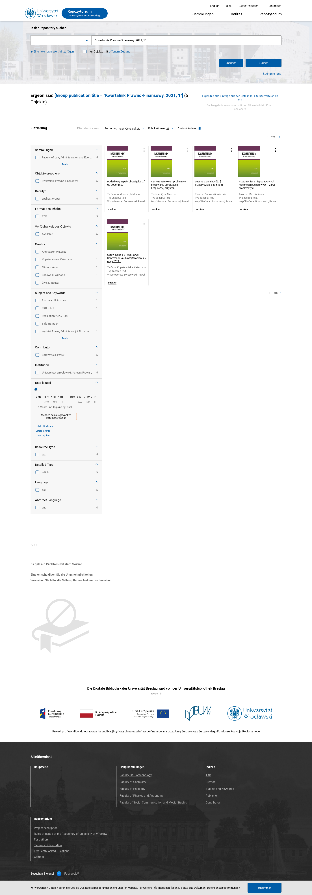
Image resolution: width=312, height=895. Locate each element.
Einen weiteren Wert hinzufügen (53, 51)
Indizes (236, 14)
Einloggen (275, 6)
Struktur (112, 209)
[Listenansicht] (199, 128)
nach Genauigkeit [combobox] (129, 128)
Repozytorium (270, 14)
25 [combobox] (167, 128)
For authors (41, 839)
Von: (39, 397)
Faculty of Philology (132, 789)
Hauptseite (41, 767)
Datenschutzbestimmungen (223, 887)
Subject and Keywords (220, 789)
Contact (39, 857)
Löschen (231, 63)
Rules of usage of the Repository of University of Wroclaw (70, 833)
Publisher (212, 795)
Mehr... (66, 164)
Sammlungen (203, 14)
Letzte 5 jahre (42, 435)
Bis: (72, 397)
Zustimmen (264, 887)
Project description (46, 828)
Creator (210, 782)
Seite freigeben (248, 6)
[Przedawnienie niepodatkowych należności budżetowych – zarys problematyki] (253, 161)
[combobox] (61, 40)
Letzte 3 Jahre (43, 430)
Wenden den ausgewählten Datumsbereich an (56, 416)
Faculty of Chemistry (133, 782)
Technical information (48, 845)
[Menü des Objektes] (144, 150)
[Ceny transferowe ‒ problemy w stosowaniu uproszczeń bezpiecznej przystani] (166, 161)
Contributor (213, 802)
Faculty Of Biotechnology (136, 775)
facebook (70, 873)
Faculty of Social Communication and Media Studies (153, 802)
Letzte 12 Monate (44, 426)
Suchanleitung (272, 73)
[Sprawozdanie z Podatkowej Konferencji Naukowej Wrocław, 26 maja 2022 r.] (122, 234)
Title (208, 775)
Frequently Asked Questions (51, 851)
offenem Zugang (119, 51)
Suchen (263, 63)
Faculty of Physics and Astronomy (141, 795)
